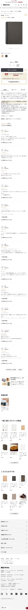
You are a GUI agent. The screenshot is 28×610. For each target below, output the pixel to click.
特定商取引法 (20, 589)
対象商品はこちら (5, 113)
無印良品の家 (3, 574)
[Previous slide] (9, 48)
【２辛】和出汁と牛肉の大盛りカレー (13, 454)
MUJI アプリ (3, 579)
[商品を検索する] (16, 4)
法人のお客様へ (3, 580)
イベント (7, 570)
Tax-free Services (11, 580)
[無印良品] (5, 567)
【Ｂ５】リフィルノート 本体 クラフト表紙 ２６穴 (4, 486)
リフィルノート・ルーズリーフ (7, 7)
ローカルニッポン (13, 570)
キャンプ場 (16, 574)
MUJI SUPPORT (20, 570)
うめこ (5, 348)
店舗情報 (2, 570)
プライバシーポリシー (5, 589)
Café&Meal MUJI (10, 574)
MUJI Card (13, 579)
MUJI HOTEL (9, 576)
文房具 (11, 558)
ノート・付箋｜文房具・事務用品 (7, 563)
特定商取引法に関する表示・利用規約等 (8, 586)
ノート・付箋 (16, 558)
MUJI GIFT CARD (19, 579)
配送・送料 (23, 89)
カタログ (8, 579)
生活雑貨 (7, 558)
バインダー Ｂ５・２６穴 (22, 484)
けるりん (6, 308)
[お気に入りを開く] (21, 4)
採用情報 (10, 583)
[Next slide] (18, 48)
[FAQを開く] (23, 4)
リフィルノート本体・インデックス (21, 7)
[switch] (25, 15)
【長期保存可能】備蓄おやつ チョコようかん (22, 503)
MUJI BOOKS (3, 576)
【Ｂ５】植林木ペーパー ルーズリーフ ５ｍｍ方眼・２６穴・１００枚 (13, 435)
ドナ (5, 130)
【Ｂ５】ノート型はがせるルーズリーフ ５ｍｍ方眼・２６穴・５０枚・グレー (13, 504)
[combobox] (5, 607)
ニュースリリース (4, 583)
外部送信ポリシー (13, 589)
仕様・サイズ (14, 89)
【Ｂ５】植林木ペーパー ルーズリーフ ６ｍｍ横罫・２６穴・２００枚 (4, 435)
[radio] (2, 56)
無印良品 (2, 558)
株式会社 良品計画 (12, 584)
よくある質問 (7, 572)
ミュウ (5, 185)
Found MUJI (21, 574)
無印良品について (4, 584)
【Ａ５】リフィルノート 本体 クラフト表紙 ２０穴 (22, 435)
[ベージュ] (2, 56)
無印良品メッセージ (16, 583)
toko (5, 226)
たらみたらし (7, 330)
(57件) (13, 17)
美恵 (5, 167)
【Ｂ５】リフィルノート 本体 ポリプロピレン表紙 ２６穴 (23, 455)
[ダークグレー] (6, 56)
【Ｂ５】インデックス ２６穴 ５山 (4, 454)
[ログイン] (18, 4)
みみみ (5, 204)
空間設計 (2, 572)
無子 (5, 286)
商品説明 (5, 89)
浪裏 (5, 244)
